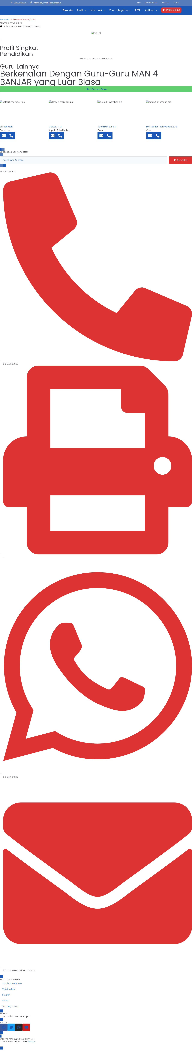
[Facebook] (4, 1027)
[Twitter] (11, 1027)
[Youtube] (26, 1027)
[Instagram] (18, 1027)
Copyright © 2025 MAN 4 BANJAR (17, 1038)
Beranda (4, 19)
